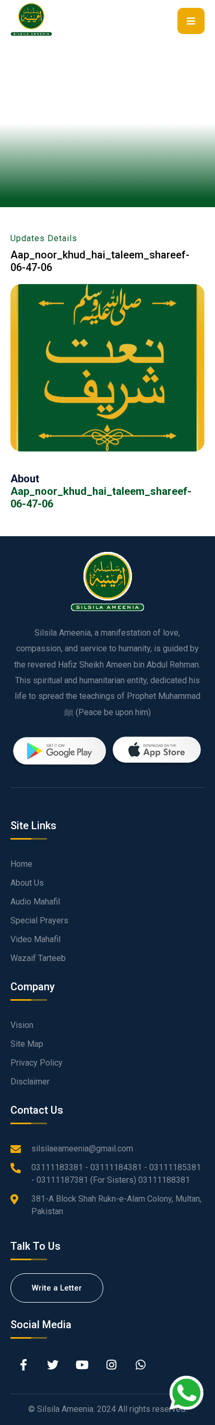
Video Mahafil (35, 939)
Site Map (26, 1044)
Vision (21, 1025)
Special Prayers (39, 920)
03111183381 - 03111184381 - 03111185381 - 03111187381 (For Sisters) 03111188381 (116, 1173)
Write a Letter (57, 1288)
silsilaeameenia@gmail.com (82, 1148)
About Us (27, 883)
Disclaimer (30, 1082)
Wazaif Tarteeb (38, 958)
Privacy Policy (36, 1063)
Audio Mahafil (35, 902)
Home (21, 864)
